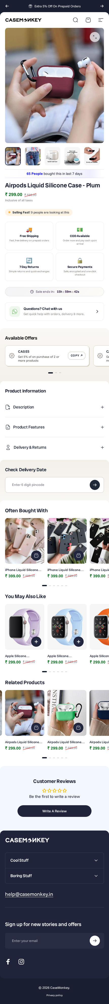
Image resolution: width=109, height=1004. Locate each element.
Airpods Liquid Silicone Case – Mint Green (64, 742)
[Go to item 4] (72, 156)
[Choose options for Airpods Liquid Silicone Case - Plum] (36, 728)
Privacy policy (54, 995)
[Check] (95, 485)
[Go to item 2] (33, 156)
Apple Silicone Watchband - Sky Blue (63, 656)
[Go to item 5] (92, 156)
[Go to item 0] (13, 156)
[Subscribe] (95, 941)
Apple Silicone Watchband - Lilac (18, 656)
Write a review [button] (54, 811)
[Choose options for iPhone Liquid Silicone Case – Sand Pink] (36, 555)
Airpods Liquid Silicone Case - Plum (22, 742)
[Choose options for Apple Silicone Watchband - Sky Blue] (79, 642)
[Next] (101, 6)
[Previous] (7, 6)
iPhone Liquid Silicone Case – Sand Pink (21, 570)
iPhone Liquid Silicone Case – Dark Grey (63, 570)
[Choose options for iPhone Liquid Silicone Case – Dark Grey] (79, 555)
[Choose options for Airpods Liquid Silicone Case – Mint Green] (78, 728)
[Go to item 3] (52, 156)
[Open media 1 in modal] (95, 37)
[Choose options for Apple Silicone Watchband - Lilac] (36, 642)
